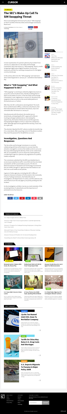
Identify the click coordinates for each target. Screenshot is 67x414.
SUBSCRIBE (45, 402)
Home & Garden (54, 96)
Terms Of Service (10, 400)
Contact (8, 398)
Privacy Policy (9, 402)
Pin (36, 27)
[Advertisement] (28, 207)
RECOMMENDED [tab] (9, 244)
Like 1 (31, 27)
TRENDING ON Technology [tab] (11, 214)
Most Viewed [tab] (49, 50)
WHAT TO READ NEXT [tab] (10, 306)
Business (53, 86)
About (8, 397)
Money (28, 261)
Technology (8, 9)
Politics (52, 54)
